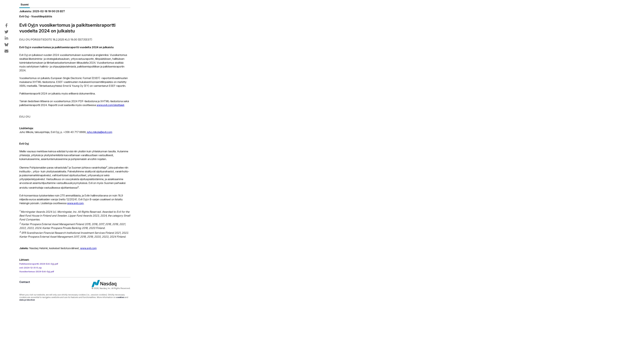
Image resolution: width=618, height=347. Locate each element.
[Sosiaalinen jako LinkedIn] (6, 38)
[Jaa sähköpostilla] (6, 51)
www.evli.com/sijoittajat (110, 105)
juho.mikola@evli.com (99, 132)
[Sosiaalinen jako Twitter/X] (6, 32)
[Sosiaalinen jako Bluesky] (6, 44)
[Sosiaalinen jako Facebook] (6, 25)
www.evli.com (75, 203)
